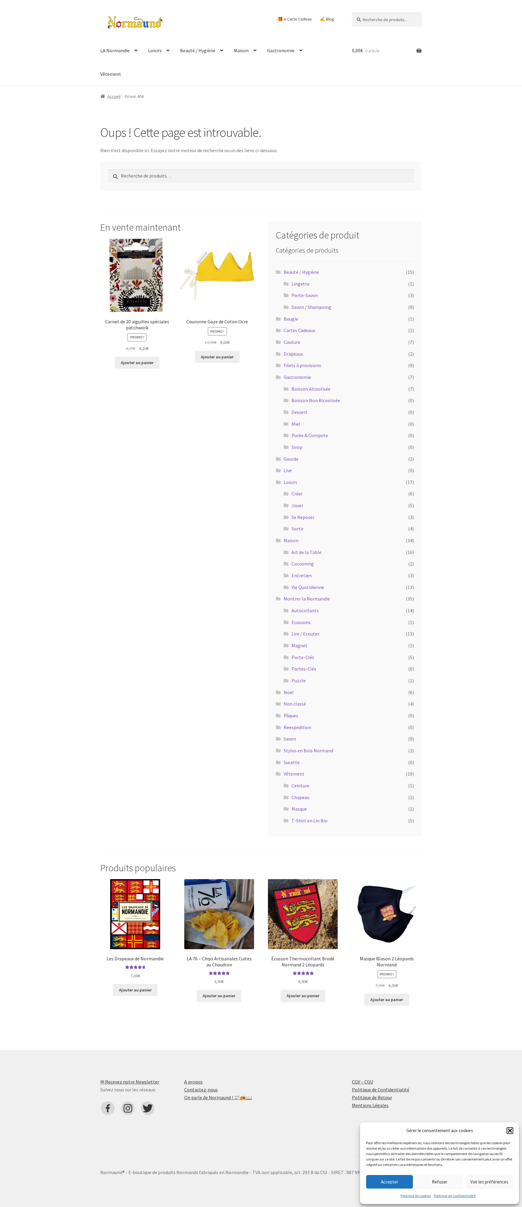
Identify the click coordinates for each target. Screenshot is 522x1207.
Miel (296, 424)
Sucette (292, 762)
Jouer (297, 505)
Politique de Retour (372, 1097)
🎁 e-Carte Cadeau (295, 19)
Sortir (298, 529)
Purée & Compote (310, 435)
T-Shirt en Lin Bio (309, 821)
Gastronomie (281, 50)
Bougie (291, 319)
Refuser (439, 1182)
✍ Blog (327, 19)
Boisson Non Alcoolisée (316, 400)
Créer (297, 494)
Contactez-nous (201, 1090)
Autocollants (305, 610)
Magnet (300, 645)
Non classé (295, 704)
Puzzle (299, 680)
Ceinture (300, 786)
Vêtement (110, 74)
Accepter (389, 1182)
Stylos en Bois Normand (308, 751)
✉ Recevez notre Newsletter (129, 1082)
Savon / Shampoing (311, 307)
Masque (299, 809)
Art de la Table (306, 552)
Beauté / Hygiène (197, 50)
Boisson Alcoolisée (311, 389)
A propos (193, 1082)
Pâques (291, 715)
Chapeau (300, 797)
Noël (289, 692)
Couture (292, 342)
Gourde (291, 459)
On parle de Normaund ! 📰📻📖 (218, 1097)
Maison (241, 50)
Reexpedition (297, 727)
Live (288, 470)
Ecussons (301, 622)
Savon (290, 739)
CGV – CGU (362, 1082)
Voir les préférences (489, 1182)
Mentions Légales (370, 1105)
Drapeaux (293, 354)
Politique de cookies (416, 1195)
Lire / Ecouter (305, 634)
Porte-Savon (305, 295)
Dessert (300, 412)
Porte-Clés (303, 657)
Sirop (297, 447)
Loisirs (155, 50)
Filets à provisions (302, 365)
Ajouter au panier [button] (137, 362)
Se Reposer (303, 517)
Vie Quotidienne (308, 587)
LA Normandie (115, 50)
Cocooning (303, 564)
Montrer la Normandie (307, 599)
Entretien (302, 575)
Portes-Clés (304, 669)
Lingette (301, 284)
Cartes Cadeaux (299, 330)
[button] (510, 1131)
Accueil (114, 96)
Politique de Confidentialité (454, 1195)
